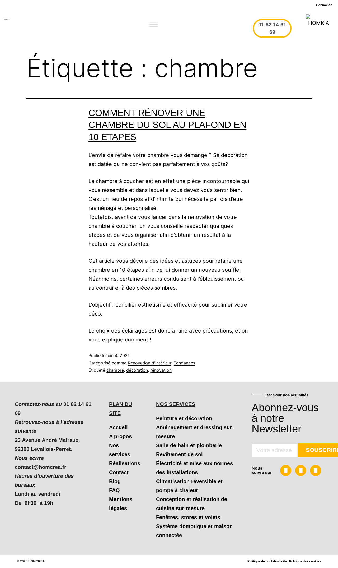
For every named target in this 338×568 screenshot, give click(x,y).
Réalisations (124, 463)
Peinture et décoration (184, 418)
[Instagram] (315, 470)
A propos (120, 436)
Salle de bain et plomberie (189, 445)
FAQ (114, 490)
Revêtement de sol (179, 454)
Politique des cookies (305, 561)
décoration (137, 370)
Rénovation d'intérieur (149, 363)
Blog (115, 481)
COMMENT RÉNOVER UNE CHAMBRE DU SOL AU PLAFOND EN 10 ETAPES (167, 125)
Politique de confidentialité (267, 561)
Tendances (184, 363)
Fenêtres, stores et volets (188, 517)
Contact (119, 472)
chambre (115, 370)
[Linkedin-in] (300, 470)
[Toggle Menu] (153, 24)
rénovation (161, 370)
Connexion (324, 5)
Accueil (118, 427)
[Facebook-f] (285, 470)
